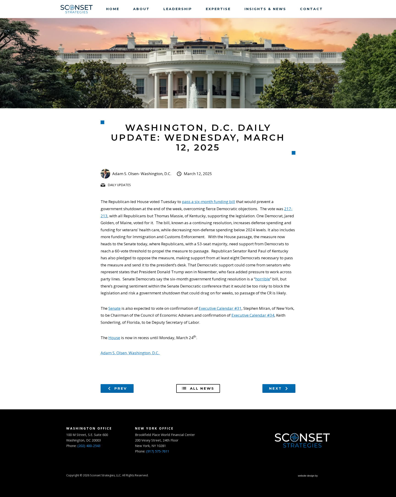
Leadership (177, 9)
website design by (308, 476)
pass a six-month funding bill (208, 201)
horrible (262, 279)
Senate (114, 308)
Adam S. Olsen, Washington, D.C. (130, 352)
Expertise (218, 9)
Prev (120, 388)
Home (112, 9)
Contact (311, 9)
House (114, 337)
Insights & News (265, 9)
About (141, 9)
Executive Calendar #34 (252, 315)
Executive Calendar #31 (220, 308)
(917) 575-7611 (157, 451)
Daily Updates (119, 185)
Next (276, 388)
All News (201, 388)
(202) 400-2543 (88, 446)
